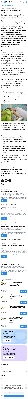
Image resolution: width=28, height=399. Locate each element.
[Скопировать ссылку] (9, 180)
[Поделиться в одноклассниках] (6, 180)
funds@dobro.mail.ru (7, 378)
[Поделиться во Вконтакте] (2, 180)
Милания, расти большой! (9, 191)
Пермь (2, 8)
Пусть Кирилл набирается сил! (11, 209)
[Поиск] (20, 2)
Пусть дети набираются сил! (10, 264)
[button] (14, 364)
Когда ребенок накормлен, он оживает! (13, 226)
